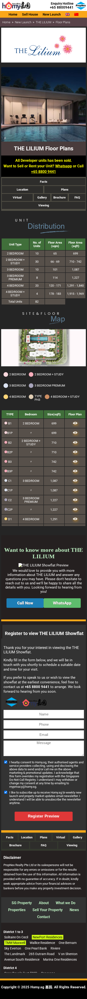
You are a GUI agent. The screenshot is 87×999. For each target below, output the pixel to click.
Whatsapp (63, 166)
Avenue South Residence (21, 959)
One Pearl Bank (36, 948)
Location (22, 189)
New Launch (23, 22)
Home (6, 22)
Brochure (59, 197)
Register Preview (43, 816)
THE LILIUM (43, 22)
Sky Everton (12, 948)
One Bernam (68, 943)
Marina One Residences (60, 959)
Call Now (25, 603)
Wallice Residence (42, 943)
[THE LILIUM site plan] (43, 365)
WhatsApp (62, 603)
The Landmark (14, 954)
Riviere (55, 948)
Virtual (17, 197)
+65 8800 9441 (43, 171)
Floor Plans (63, 22)
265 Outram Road (42, 954)
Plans (64, 189)
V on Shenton (67, 954)
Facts (43, 181)
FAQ (77, 197)
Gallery (42, 197)
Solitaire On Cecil (16, 937)
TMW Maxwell (15, 943)
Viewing (43, 205)
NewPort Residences (47, 937)
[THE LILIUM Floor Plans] (75, 423)
